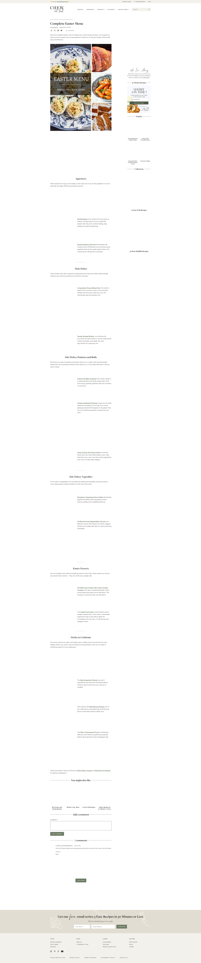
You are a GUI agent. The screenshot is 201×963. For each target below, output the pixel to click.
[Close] (125, 466)
